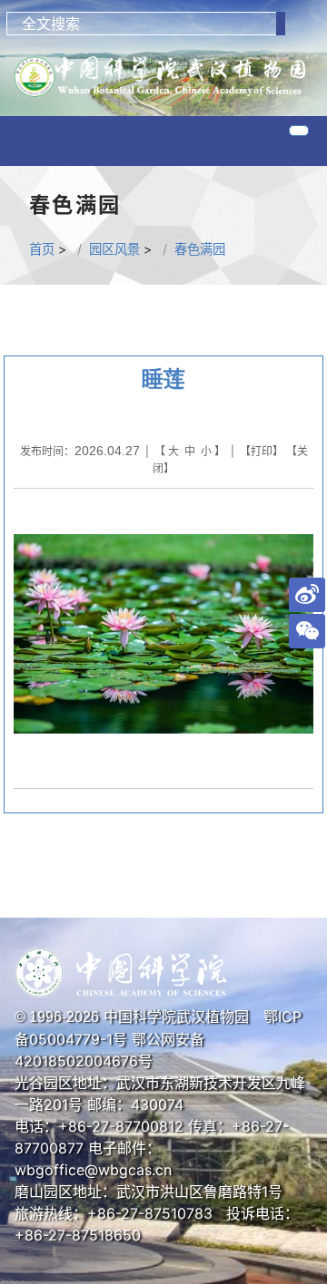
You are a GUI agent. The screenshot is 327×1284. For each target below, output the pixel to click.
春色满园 (199, 249)
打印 (261, 451)
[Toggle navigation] (299, 130)
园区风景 (114, 249)
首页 (41, 249)
